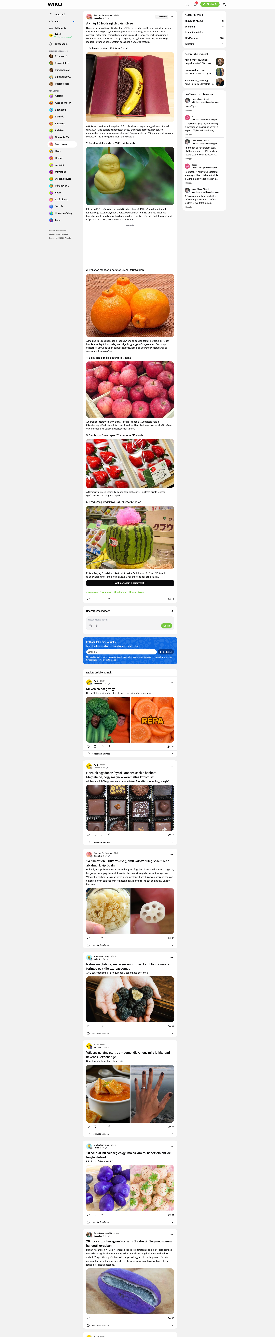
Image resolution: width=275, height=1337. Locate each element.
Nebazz (97, 768)
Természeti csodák (103, 1233)
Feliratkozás (161, 17)
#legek (132, 592)
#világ (141, 592)
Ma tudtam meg (101, 956)
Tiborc (96, 1148)
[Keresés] (187, 4)
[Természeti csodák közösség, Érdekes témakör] (89, 1235)
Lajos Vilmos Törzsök (200, 99)
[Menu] (171, 16)
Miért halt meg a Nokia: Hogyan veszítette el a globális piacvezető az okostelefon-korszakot (207, 102)
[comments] (95, 599)
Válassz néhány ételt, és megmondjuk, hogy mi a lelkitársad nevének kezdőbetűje (128, 1055)
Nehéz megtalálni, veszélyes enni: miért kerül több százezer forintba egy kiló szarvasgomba (128, 966)
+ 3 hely (101, 765)
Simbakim (98, 684)
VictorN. (97, 959)
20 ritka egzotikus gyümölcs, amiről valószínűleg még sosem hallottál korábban (129, 1243)
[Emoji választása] (96, 626)
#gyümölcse (105, 592)
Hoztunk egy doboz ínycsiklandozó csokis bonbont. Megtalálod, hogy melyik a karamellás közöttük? (121, 775)
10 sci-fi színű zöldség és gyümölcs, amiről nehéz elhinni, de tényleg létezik (128, 1155)
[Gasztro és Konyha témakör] (89, 17)
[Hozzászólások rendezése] (172, 611)
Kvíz (96, 681)
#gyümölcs (92, 592)
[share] (109, 599)
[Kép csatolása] (90, 626)
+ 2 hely (115, 15)
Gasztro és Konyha (103, 15)
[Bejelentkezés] (225, 4)
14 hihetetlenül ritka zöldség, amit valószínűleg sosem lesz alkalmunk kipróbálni (127, 863)
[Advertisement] (130, 245)
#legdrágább (120, 592)
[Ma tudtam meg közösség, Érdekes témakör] (89, 957)
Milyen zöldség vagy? (101, 689)
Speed (194, 116)
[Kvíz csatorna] (89, 682)
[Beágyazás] (102, 747)
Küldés (166, 626)
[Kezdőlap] (54, 4)
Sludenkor (98, 18)
